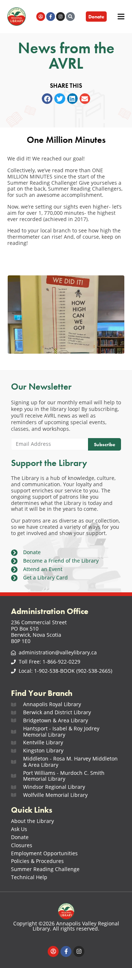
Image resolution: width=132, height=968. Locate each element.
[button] (47, 98)
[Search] (70, 16)
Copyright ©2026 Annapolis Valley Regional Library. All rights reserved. (66, 926)
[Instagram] (60, 16)
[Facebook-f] (50, 16)
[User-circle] (40, 16)
